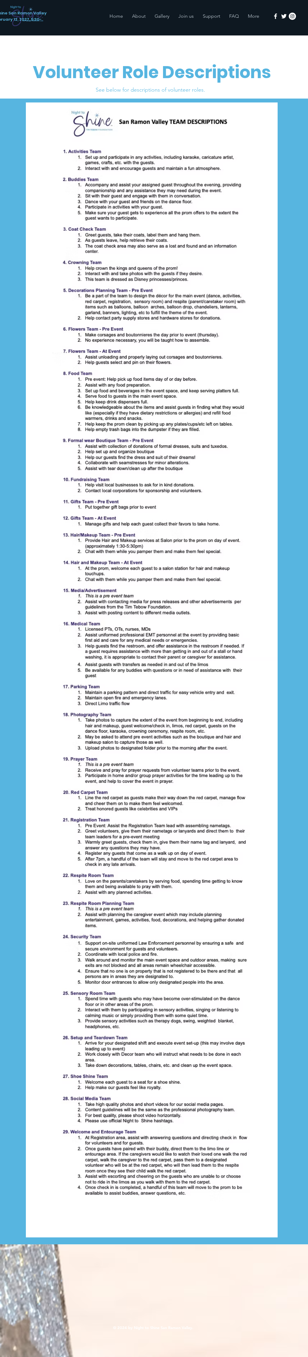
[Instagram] (292, 16)
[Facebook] (275, 16)
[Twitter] (284, 16)
